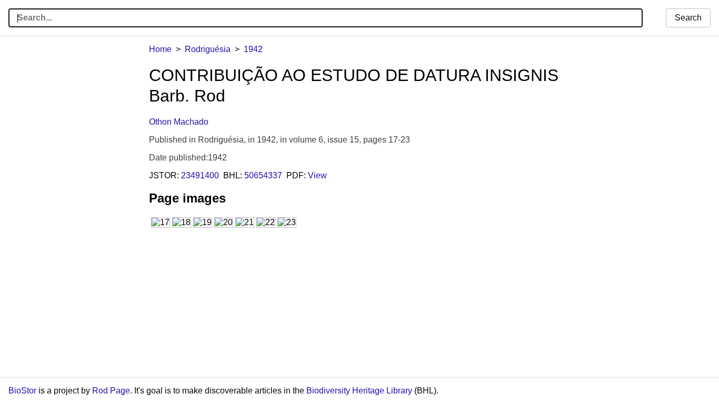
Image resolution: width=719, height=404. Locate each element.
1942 (253, 49)
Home (160, 49)
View (317, 175)
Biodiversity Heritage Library (359, 390)
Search (688, 17)
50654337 (263, 175)
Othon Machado (178, 121)
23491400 (200, 175)
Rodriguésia (208, 49)
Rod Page (111, 390)
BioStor (22, 390)
